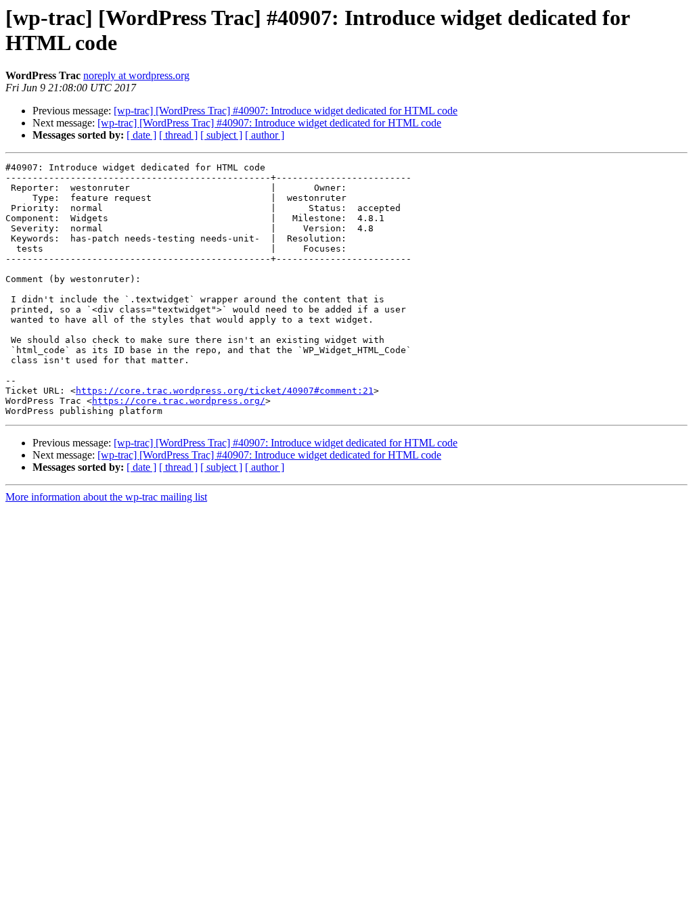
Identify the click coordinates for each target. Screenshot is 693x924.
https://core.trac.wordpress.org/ (178, 401)
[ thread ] (178, 135)
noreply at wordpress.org (136, 75)
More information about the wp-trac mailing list (106, 497)
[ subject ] (221, 135)
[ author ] (264, 135)
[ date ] (141, 135)
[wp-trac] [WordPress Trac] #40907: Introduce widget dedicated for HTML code (285, 110)
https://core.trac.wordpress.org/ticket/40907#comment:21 (225, 391)
